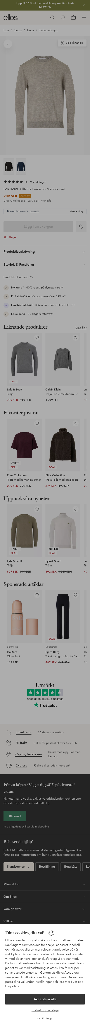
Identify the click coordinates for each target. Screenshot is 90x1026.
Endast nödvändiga (45, 1010)
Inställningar (45, 1018)
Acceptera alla (45, 999)
